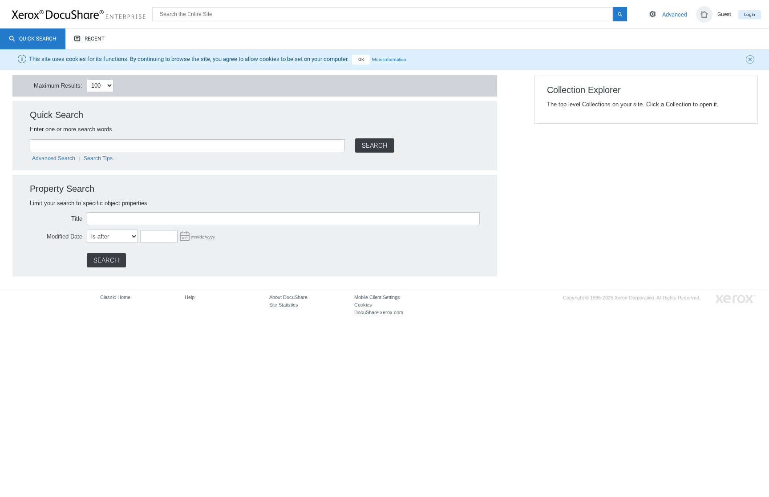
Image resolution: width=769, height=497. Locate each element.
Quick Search (38, 39)
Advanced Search (53, 158)
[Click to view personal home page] (704, 14)
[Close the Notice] (751, 60)
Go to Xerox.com (736, 299)
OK (361, 59)
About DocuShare (288, 297)
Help (189, 297)
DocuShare (82, 14)
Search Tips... (100, 158)
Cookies (363, 304)
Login (749, 14)
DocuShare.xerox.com (378, 312)
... (184, 236)
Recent (95, 39)
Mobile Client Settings (377, 297)
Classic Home (115, 297)
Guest (724, 14)
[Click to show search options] (652, 14)
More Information (389, 59)
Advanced (674, 14)
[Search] (620, 14)
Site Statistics (283, 304)
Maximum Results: (58, 85)
